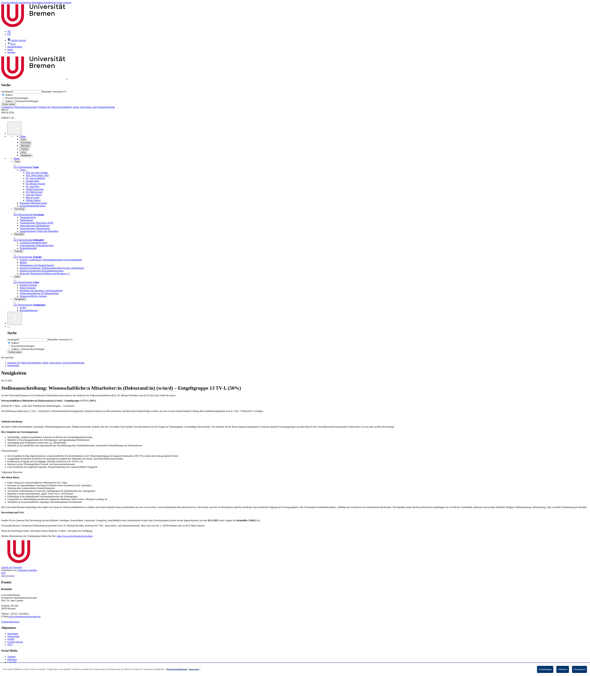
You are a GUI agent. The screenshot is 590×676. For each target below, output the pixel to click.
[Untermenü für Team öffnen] (26, 170)
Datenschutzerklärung (177, 669)
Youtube (11, 656)
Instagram (12, 659)
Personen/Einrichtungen (16, 98)
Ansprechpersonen (10, 621)
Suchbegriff (7, 91)
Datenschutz (13, 636)
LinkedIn (11, 662)
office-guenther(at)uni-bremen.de (25, 616)
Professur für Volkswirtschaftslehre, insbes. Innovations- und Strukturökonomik (76, 107)
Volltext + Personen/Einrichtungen (21, 101)
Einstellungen (545, 669)
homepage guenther (27, 570)
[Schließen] (15, 165)
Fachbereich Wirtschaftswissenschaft (19, 107)
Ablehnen (562, 669)
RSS (3, 573)
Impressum (12, 633)
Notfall (10, 639)
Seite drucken (7, 575)
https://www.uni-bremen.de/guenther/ (75, 536)
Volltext (8, 95)
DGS (9, 644)
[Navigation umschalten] (66, 79)
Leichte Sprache (15, 642)
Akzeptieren (579, 669)
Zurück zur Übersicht (11, 567)
